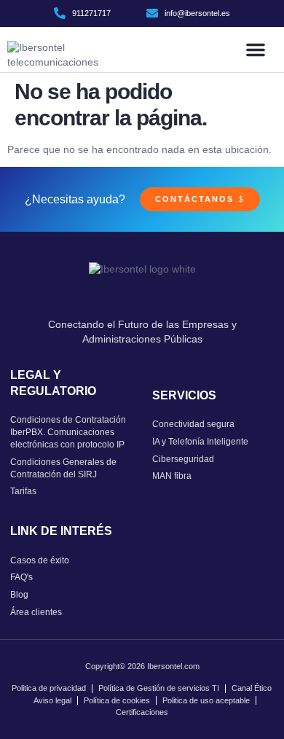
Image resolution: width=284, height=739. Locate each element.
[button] (255, 49)
